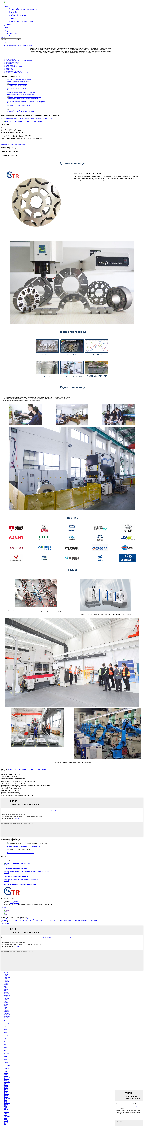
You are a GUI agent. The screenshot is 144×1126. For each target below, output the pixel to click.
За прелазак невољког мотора (15, 20)
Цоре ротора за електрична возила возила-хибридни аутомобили (25, 102)
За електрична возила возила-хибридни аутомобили (22, 9)
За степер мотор (11, 18)
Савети (3, 919)
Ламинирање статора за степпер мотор (18, 81)
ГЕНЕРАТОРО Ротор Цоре (79, 920)
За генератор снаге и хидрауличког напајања (20, 21)
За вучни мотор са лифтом (14, 11)
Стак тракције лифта (12, 770)
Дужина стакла (67, 920)
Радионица (10, 24)
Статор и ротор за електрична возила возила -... (24, 846)
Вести (5, 30)
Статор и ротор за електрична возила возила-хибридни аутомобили (27, 769)
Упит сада (3, 907)
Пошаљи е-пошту (6, 923)
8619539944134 (14, 901)
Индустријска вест (12, 32)
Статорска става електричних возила (17, 107)
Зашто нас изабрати (9, 26)
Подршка (6, 27)
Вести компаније (12, 33)
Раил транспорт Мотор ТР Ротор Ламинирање (20, 94)
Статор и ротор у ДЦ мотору (18, 920)
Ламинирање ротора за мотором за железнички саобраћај (23, 98)
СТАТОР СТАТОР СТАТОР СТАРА (36, 920)
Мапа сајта (23, 919)
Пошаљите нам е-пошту (7, 144)
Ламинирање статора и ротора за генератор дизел (21, 111)
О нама (6, 23)
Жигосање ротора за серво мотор (16, 85)
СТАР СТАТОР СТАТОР (55, 920)
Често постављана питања (11, 29)
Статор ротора (5, 920)
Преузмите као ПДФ (20, 144)
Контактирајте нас (9, 35)
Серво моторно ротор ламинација (16, 89)
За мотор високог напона (14, 12)
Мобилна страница (32, 919)
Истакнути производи (12, 919)
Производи (7, 6)
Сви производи (92, 920)
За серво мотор (11, 17)
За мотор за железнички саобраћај (17, 15)
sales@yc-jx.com (14, 903)
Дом (5, 5)
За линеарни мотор (12, 14)
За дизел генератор (12, 8)
